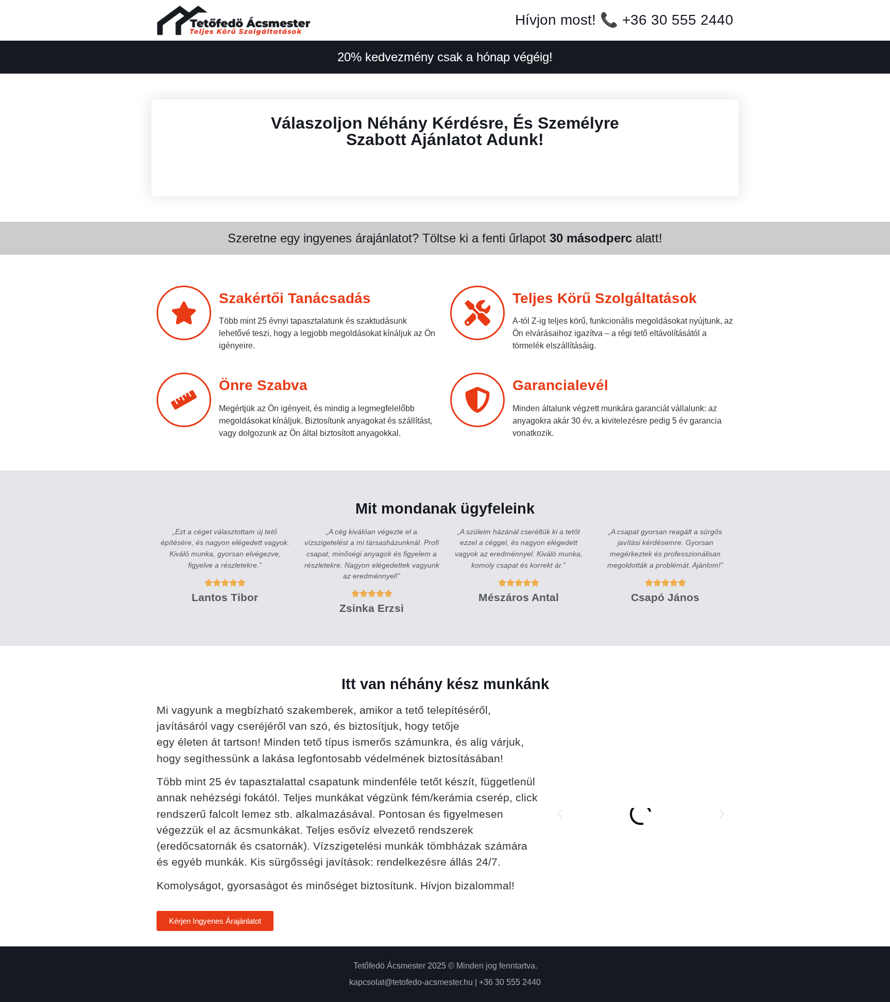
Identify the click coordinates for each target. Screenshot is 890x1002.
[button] (559, 813)
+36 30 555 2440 (510, 982)
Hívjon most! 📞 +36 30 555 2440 (624, 20)
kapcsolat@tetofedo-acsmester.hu (411, 982)
